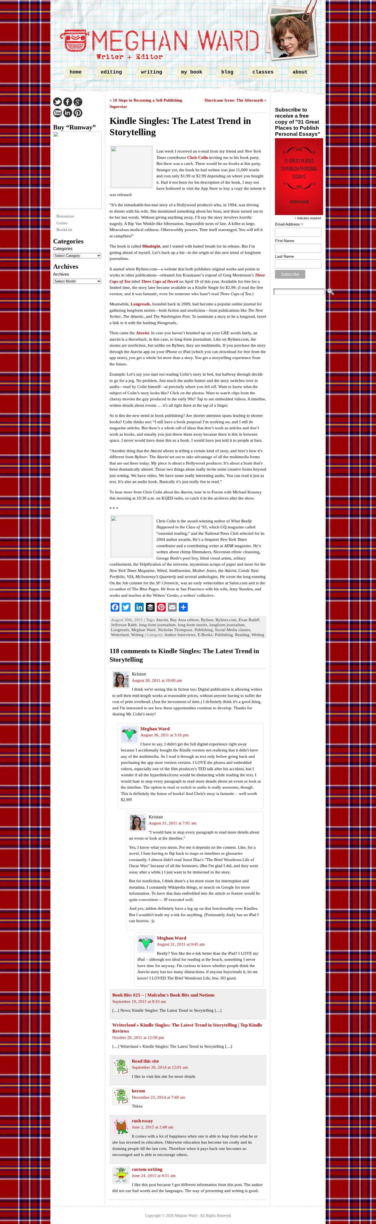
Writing (137, 635)
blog (227, 72)
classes (263, 72)
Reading (242, 635)
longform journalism (227, 625)
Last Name (284, 256)
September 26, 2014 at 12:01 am (160, 1067)
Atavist (142, 333)
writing (151, 72)
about (300, 72)
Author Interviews (179, 635)
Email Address (289, 224)
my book (191, 72)
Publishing (204, 630)
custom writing (147, 1169)
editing (111, 72)
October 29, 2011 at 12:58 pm (138, 1037)
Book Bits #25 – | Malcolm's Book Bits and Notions (163, 995)
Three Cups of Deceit (159, 281)
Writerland (120, 635)
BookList (64, 229)
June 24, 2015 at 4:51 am (154, 1175)
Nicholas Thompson (175, 630)
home (76, 72)
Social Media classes (232, 630)
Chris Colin (197, 157)
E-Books (205, 635)
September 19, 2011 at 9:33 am (139, 1001)
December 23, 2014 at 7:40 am (158, 1097)
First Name (284, 240)
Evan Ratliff (249, 620)
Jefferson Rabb (124, 625)
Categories (63, 248)
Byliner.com (226, 620)
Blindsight (151, 246)
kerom (138, 1090)
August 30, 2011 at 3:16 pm (164, 735)
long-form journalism (157, 625)
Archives (61, 274)
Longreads (140, 304)
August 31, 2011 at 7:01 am (173, 823)
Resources (65, 216)
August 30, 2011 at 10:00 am (157, 680)
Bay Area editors (184, 620)
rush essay (142, 1120)
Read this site (145, 1061)
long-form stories (192, 625)
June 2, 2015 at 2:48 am (152, 1127)
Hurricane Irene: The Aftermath (234, 100)
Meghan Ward (143, 630)
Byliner (207, 620)
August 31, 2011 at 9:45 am (181, 944)
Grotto (61, 223)
